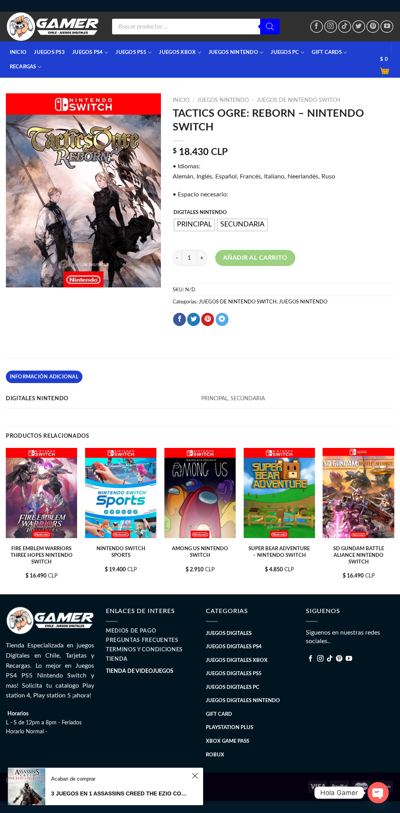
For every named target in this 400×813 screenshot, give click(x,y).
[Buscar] (270, 26)
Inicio (181, 100)
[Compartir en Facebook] (179, 319)
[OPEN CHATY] (378, 792)
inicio (18, 52)
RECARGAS (23, 66)
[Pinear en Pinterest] (207, 319)
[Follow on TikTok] (344, 26)
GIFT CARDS (327, 52)
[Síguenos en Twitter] (358, 26)
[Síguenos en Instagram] (330, 26)
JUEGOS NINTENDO (233, 52)
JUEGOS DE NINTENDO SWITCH (298, 100)
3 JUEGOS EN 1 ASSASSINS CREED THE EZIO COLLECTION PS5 (120, 793)
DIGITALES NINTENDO (200, 212)
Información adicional (44, 376)
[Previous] (6, 520)
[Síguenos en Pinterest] (372, 26)
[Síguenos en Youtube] (386, 26)
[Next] (394, 520)
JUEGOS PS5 (131, 52)
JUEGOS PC (285, 52)
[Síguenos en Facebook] (316, 26)
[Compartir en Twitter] (193, 319)
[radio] (194, 225)
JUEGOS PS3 (49, 52)
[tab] (44, 377)
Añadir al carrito (255, 258)
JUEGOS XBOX (177, 52)
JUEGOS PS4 (87, 52)
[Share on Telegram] (222, 319)
